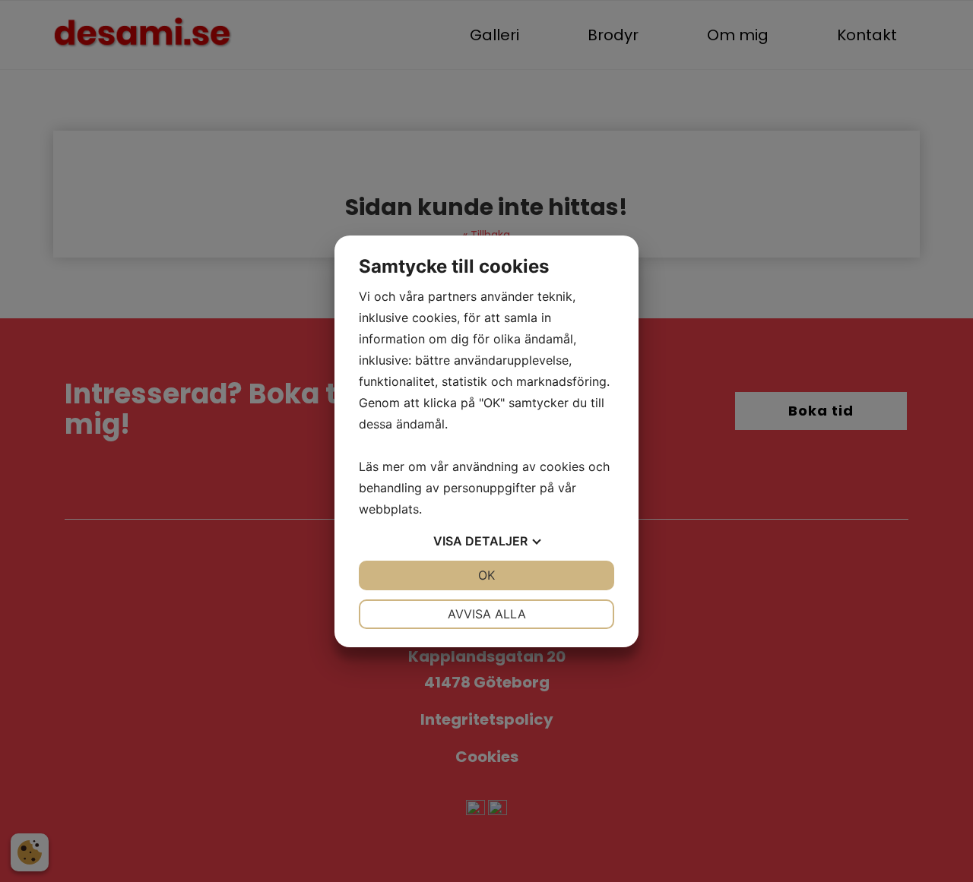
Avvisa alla (487, 613)
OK (486, 575)
